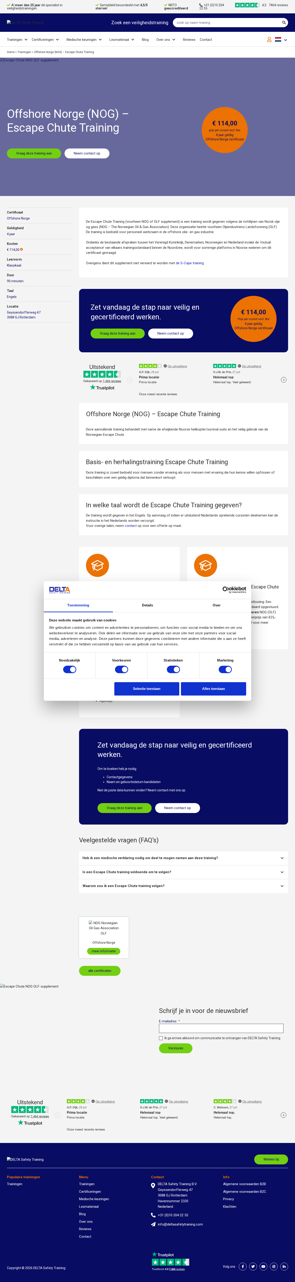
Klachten (229, 1207)
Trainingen (14, 40)
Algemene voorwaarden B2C (244, 1192)
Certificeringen (43, 40)
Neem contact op (87, 153)
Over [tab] (217, 605)
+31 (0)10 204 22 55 (211, 6)
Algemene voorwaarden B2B (244, 1184)
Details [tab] (147, 605)
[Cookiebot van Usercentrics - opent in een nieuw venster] (226, 590)
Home (11, 52)
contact (131, 526)
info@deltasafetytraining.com (180, 1224)
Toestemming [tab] (78, 605)
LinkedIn (284, 1266)
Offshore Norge (18, 218)
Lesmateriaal (119, 40)
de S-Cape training (190, 263)
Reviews (189, 40)
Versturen (175, 1048)
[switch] (121, 669)
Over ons (163, 40)
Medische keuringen (82, 40)
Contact (206, 40)
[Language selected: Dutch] (281, 39)
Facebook (242, 1266)
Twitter (253, 1266)
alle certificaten (99, 971)
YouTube (263, 1266)
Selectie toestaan (146, 689)
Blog (145, 40)
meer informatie (104, 951)
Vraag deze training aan (34, 153)
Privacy (228, 1199)
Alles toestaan (213, 689)
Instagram (273, 1266)
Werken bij (271, 1159)
